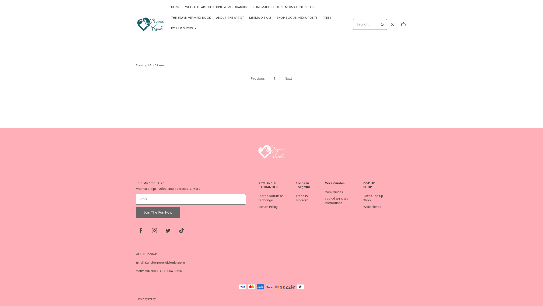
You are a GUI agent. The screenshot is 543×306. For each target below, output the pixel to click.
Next (288, 78)
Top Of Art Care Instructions (336, 201)
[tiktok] (181, 230)
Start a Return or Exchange (271, 198)
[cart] (403, 24)
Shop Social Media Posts (297, 18)
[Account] (392, 24)
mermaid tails (260, 18)
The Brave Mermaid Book (191, 18)
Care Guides (334, 192)
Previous (258, 78)
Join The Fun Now (157, 212)
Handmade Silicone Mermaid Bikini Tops (284, 7)
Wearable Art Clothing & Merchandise (216, 7)
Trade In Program (302, 198)
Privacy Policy (147, 299)
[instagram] (154, 230)
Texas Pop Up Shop (373, 198)
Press (327, 18)
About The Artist (230, 18)
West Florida (372, 207)
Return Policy (268, 207)
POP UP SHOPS (182, 28)
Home (175, 7)
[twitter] (168, 230)
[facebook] (141, 230)
